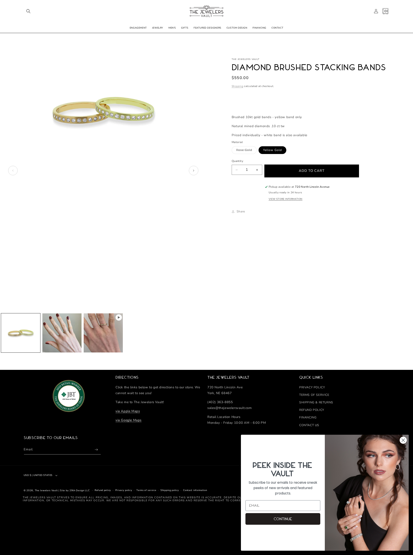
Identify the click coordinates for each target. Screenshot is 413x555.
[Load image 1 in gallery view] (20, 332)
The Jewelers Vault (46, 490)
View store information (285, 199)
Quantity (237, 161)
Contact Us (309, 425)
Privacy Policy (312, 387)
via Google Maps (129, 420)
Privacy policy (123, 490)
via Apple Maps (128, 411)
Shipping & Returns (316, 402)
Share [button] (241, 211)
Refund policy (103, 490)
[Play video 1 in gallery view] (103, 332)
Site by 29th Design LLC (74, 490)
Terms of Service (314, 395)
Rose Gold (246, 151)
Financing (307, 417)
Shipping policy (169, 490)
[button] (28, 11)
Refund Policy (311, 410)
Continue (283, 519)
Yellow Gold (272, 150)
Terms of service (146, 490)
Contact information (195, 490)
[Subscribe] (96, 450)
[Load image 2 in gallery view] (62, 332)
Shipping (237, 86)
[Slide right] (193, 170)
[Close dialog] (403, 440)
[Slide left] (13, 170)
